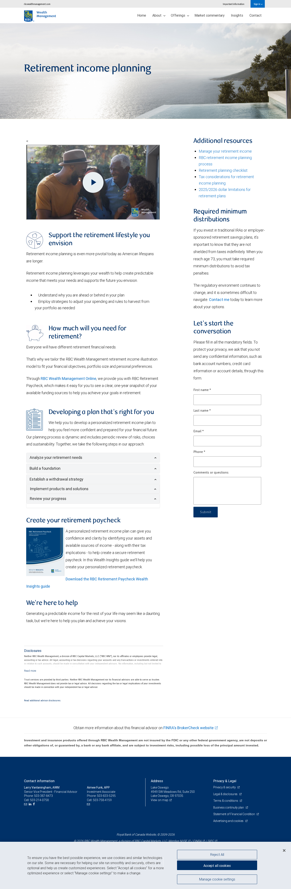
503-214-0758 (39, 800)
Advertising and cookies (228, 821)
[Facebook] (34, 804)
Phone (199, 452)
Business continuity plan (229, 807)
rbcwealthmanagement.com (37, 4)
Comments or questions (211, 472)
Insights (237, 15)
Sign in (257, 4)
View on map (159, 800)
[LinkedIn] (30, 804)
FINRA (197, 841)
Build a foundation (45, 468)
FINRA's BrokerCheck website (188, 727)
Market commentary (209, 15)
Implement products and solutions (59, 488)
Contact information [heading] (39, 781)
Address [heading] (157, 781)
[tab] (93, 457)
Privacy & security (224, 787)
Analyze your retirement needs (56, 457)
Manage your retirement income (225, 151)
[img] (145, 71)
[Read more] (30, 670)
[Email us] (26, 804)
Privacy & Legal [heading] (224, 781)
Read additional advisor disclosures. (42, 700)
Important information (233, 4)
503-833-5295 (106, 796)
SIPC (210, 841)
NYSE (183, 841)
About (157, 15)
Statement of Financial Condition (234, 814)
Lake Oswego (160, 787)
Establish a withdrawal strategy (56, 479)
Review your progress (48, 498)
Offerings (178, 15)
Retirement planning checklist (223, 170)
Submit (205, 512)
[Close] (284, 850)
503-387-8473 (43, 796)
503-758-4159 (102, 800)
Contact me (219, 299)
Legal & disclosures (225, 794)
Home (141, 15)
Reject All (217, 854)
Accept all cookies (217, 865)
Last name (202, 410)
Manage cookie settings (217, 879)
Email (198, 431)
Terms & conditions (226, 801)
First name (202, 390)
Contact (255, 15)
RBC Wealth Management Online (68, 378)
